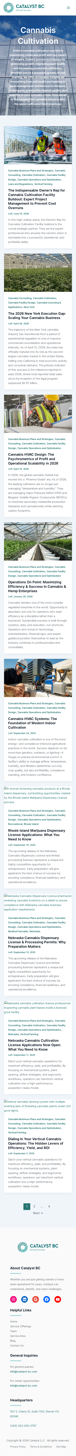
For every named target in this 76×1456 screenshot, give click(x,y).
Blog (12, 1340)
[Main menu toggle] (68, 8)
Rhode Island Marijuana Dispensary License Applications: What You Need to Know (36, 834)
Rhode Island (31, 824)
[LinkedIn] (24, 1299)
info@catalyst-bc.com (23, 1371)
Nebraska (35, 931)
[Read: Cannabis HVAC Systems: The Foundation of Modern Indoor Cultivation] (38, 678)
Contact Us (17, 1345)
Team (13, 1331)
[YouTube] (57, 1299)
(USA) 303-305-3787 (23, 1425)
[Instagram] (13, 1299)
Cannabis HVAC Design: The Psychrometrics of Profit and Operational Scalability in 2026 (33, 458)
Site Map (61, 1446)
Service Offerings (20, 1326)
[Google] (35, 1299)
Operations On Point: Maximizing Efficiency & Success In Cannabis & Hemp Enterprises (37, 586)
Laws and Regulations (20, 184)
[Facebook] (46, 1299)
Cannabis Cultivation (33, 175)
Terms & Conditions (41, 1446)
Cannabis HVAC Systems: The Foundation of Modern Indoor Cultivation (32, 723)
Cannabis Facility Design (21, 302)
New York (29, 307)
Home (13, 1321)
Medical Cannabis (18, 931)
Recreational (15, 824)
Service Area (17, 1335)
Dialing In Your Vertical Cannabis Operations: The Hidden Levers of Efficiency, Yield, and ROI (35, 1143)
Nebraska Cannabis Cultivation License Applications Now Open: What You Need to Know (34, 1044)
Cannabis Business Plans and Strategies (30, 170)
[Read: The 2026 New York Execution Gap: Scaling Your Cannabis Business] (38, 272)
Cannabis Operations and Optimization (39, 179)
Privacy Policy (18, 1446)
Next (38, 1213)
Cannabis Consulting (20, 298)
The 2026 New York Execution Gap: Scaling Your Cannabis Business (37, 315)
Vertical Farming (43, 184)
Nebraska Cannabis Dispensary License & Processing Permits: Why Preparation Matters (37, 942)
